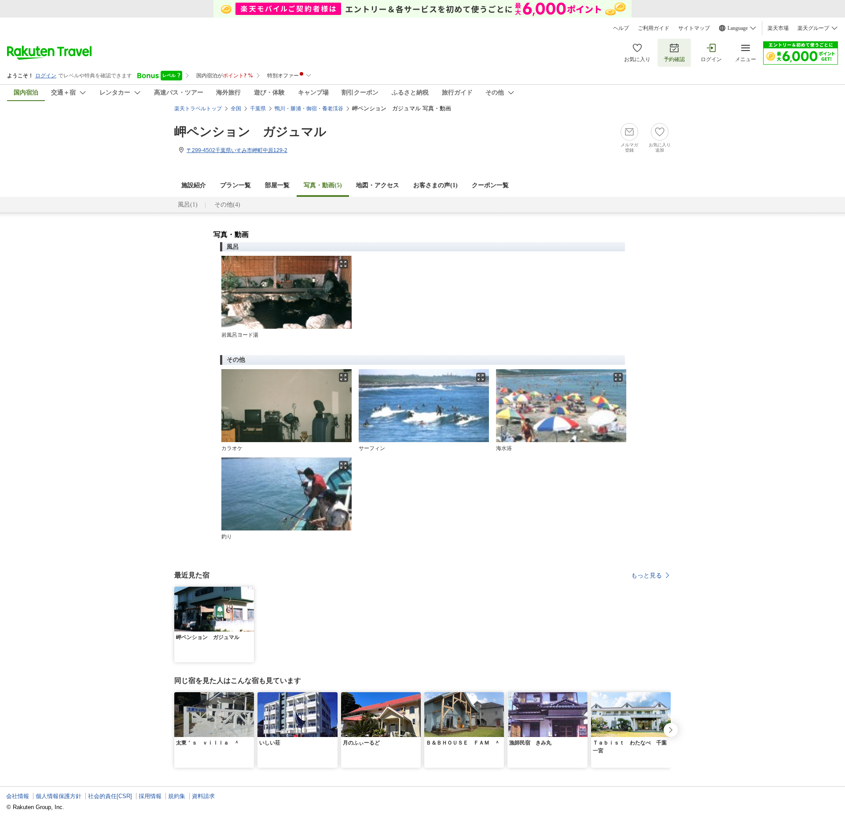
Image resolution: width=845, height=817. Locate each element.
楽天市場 (778, 28)
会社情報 (17, 796)
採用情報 (150, 796)
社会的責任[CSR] (110, 796)
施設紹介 (193, 185)
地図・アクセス (377, 185)
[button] (248, 592)
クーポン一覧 (490, 185)
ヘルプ (621, 28)
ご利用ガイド (653, 28)
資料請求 (203, 796)
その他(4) (227, 204)
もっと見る (646, 575)
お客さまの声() (435, 185)
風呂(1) (188, 204)
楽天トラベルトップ (198, 108)
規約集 (176, 796)
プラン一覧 (235, 185)
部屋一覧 (277, 185)
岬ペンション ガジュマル (250, 131)
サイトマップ (694, 28)
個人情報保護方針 (58, 796)
